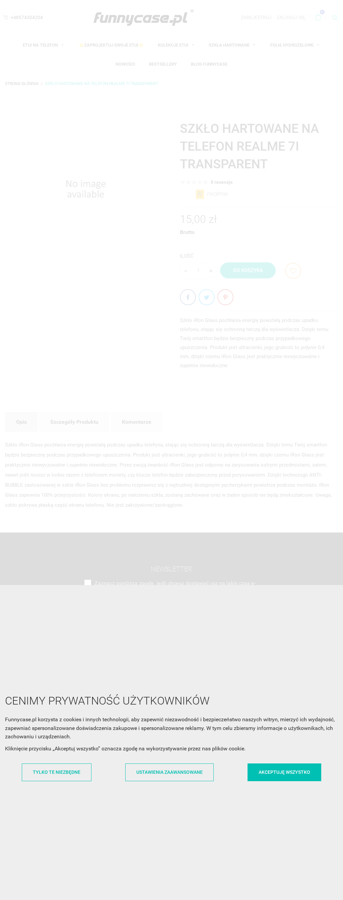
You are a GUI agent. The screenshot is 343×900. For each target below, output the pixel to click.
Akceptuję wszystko (284, 772)
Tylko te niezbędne (56, 772)
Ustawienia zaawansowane (169, 772)
